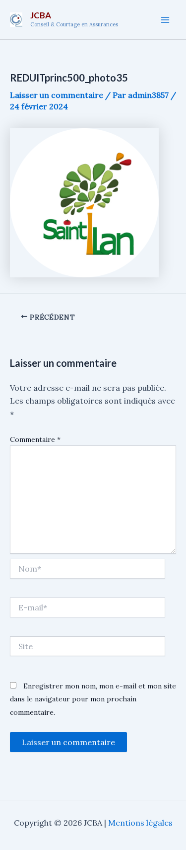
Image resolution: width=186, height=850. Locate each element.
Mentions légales (140, 823)
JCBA (40, 15)
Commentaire (35, 439)
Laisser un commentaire (56, 95)
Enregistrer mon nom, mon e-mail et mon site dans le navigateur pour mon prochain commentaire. (93, 699)
